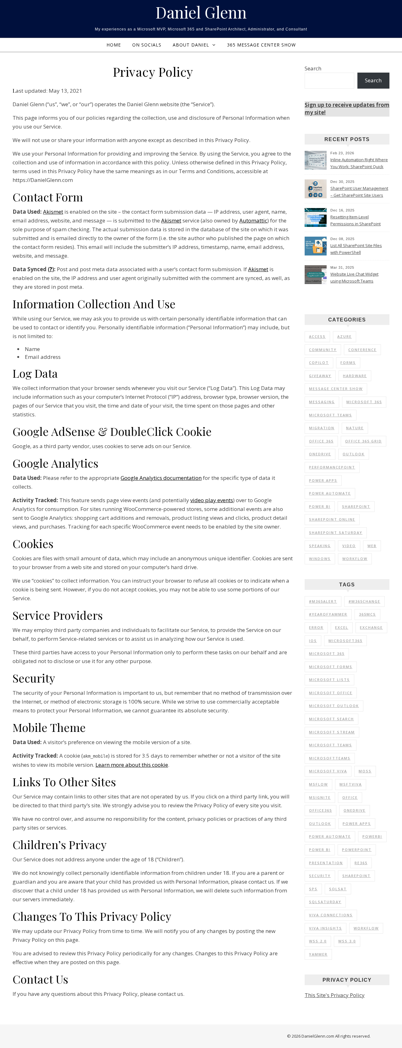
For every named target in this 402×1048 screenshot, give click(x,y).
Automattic (253, 220)
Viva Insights (325, 928)
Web (372, 545)
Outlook (354, 454)
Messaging (322, 401)
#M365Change (364, 601)
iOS (313, 640)
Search (313, 68)
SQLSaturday (325, 901)
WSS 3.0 (347, 941)
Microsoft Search (331, 718)
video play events (211, 500)
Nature (355, 427)
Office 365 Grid (363, 441)
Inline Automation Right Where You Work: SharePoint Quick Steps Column (359, 164)
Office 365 (321, 441)
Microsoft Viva (328, 771)
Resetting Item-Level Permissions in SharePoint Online (355, 221)
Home (113, 45)
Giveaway (320, 375)
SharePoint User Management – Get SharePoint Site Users (359, 191)
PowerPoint (357, 849)
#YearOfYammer (328, 614)
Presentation (326, 862)
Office (350, 797)
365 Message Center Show (261, 45)
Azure (344, 336)
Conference (362, 349)
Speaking (320, 545)
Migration (321, 427)
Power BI (319, 506)
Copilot (319, 362)
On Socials (146, 45)
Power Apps (323, 480)
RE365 (361, 862)
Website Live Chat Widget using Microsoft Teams (354, 277)
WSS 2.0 (318, 941)
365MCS (367, 614)
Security (320, 875)
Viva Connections (331, 915)
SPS (313, 888)
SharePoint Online (332, 519)
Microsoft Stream (332, 732)
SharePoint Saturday (335, 532)
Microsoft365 (345, 640)
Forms (348, 362)
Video (349, 545)
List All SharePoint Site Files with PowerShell (356, 249)
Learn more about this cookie (131, 764)
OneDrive (320, 454)
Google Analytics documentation (161, 477)
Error (316, 627)
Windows (320, 558)
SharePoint (356, 506)
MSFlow (318, 784)
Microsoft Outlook (334, 705)
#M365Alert (323, 601)
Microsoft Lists (329, 679)
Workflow (354, 558)
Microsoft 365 (364, 401)
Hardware (355, 375)
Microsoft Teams (330, 415)
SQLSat (338, 888)
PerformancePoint (332, 467)
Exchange (371, 627)
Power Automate (330, 493)
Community (323, 349)
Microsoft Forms (330, 666)
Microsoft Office (330, 692)
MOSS (365, 771)
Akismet (53, 211)
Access (317, 336)
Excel (341, 627)
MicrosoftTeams (329, 758)
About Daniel (191, 45)
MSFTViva (351, 784)
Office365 (320, 810)
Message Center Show (336, 388)
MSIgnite (320, 797)
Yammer (318, 954)
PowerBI (372, 836)
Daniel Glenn (201, 12)
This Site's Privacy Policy (335, 995)
